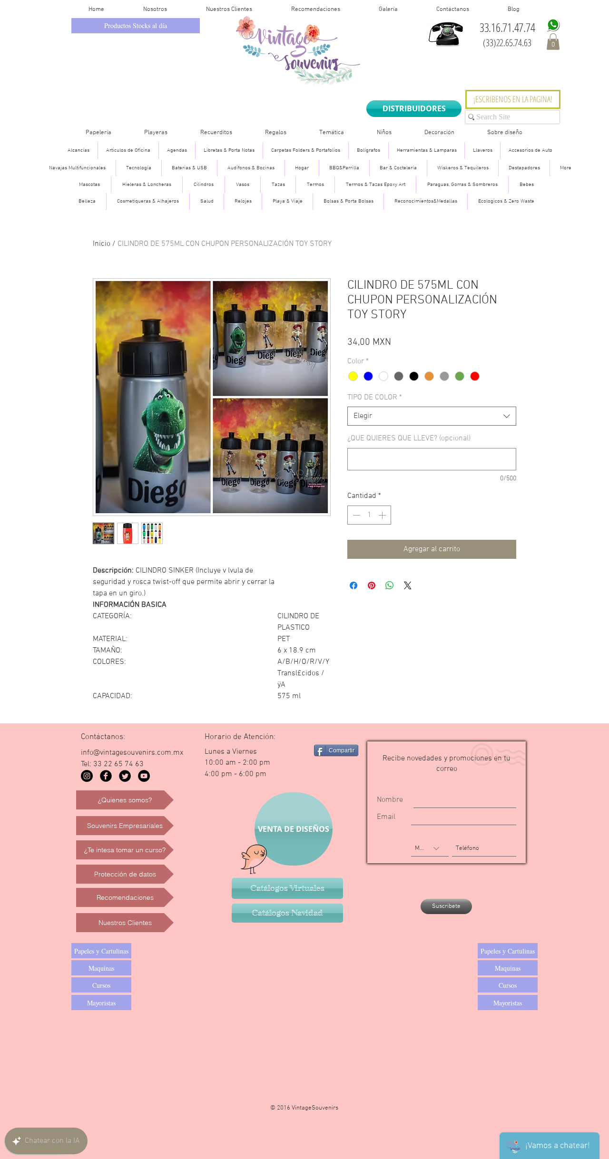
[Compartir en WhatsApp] (389, 585)
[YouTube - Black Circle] (144, 776)
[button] (553, 41)
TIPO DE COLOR (374, 397)
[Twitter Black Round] (125, 776)
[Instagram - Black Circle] (87, 776)
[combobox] (431, 416)
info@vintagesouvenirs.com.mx (132, 753)
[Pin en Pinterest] (371, 585)
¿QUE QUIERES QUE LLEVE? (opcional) (409, 438)
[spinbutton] (369, 515)
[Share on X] (407, 585)
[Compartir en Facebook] (353, 585)
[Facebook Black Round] (106, 776)
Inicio (101, 244)
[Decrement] (355, 515)
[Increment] (383, 515)
